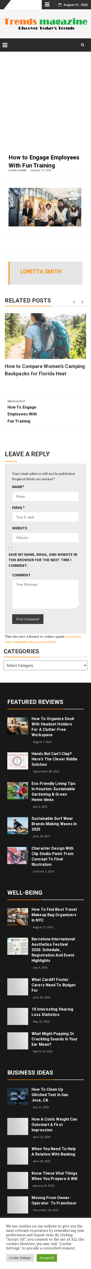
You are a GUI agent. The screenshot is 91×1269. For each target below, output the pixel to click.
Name (18, 486)
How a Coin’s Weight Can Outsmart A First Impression (54, 1124)
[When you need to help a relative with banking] (17, 1155)
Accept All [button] (47, 1258)
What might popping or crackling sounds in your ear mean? (55, 1039)
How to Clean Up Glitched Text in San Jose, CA (50, 1094)
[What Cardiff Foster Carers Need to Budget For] (17, 986)
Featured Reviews (35, 702)
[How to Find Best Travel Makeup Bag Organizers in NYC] (17, 916)
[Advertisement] (45, 99)
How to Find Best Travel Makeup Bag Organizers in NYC (54, 915)
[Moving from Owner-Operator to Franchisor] (17, 1204)
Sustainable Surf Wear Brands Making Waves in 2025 (54, 824)
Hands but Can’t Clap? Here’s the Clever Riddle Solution (54, 759)
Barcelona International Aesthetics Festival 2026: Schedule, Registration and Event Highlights (53, 950)
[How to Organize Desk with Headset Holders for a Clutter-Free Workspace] (17, 725)
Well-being (24, 892)
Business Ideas (30, 1072)
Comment (21, 575)
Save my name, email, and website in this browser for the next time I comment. (42, 560)
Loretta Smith (17, 170)
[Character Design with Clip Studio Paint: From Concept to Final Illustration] (17, 855)
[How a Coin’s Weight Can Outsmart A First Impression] (17, 1126)
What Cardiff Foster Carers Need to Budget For (53, 985)
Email (18, 507)
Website (19, 528)
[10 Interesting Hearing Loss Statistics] (17, 1016)
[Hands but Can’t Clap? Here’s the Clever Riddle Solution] (17, 760)
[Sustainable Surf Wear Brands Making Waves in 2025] (17, 825)
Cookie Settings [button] (20, 1258)
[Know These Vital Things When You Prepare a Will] (17, 1180)
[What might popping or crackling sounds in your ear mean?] (17, 1040)
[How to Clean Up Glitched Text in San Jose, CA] (17, 1096)
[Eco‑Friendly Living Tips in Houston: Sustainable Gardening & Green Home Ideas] (17, 790)
